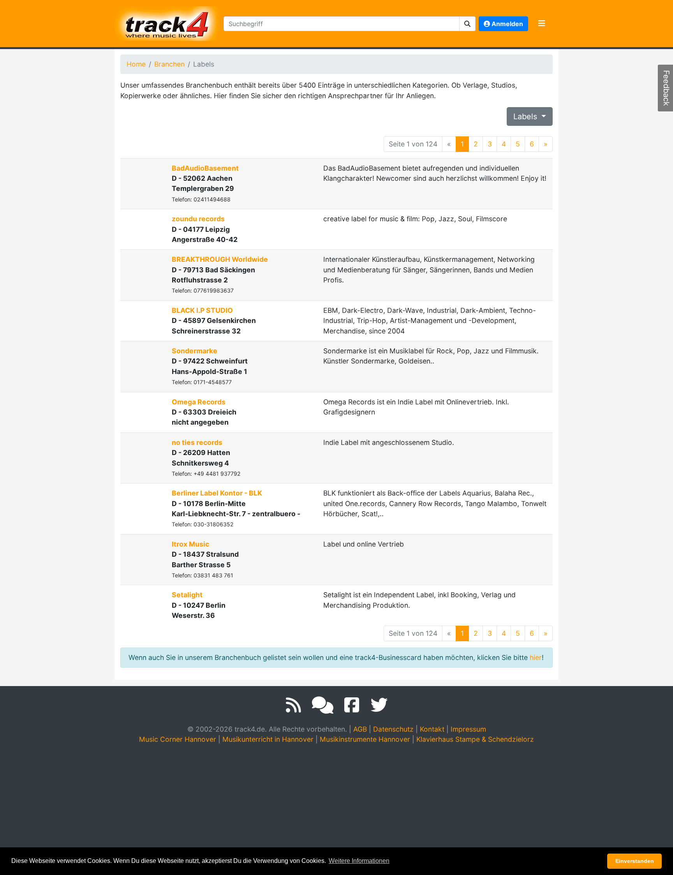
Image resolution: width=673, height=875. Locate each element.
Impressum (468, 729)
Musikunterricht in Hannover (268, 739)
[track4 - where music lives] (167, 22)
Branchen (169, 64)
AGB (360, 729)
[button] (468, 23)
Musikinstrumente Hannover (365, 739)
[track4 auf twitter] (379, 705)
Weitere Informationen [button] (359, 860)
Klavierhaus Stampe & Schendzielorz (475, 739)
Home (136, 64)
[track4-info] (322, 705)
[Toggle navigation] (541, 23)
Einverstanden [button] (634, 861)
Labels (526, 116)
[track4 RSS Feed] (293, 705)
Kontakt (432, 729)
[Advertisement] (336, 809)
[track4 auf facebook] (352, 705)
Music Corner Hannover (177, 739)
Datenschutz (393, 729)
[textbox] (342, 23)
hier (536, 657)
